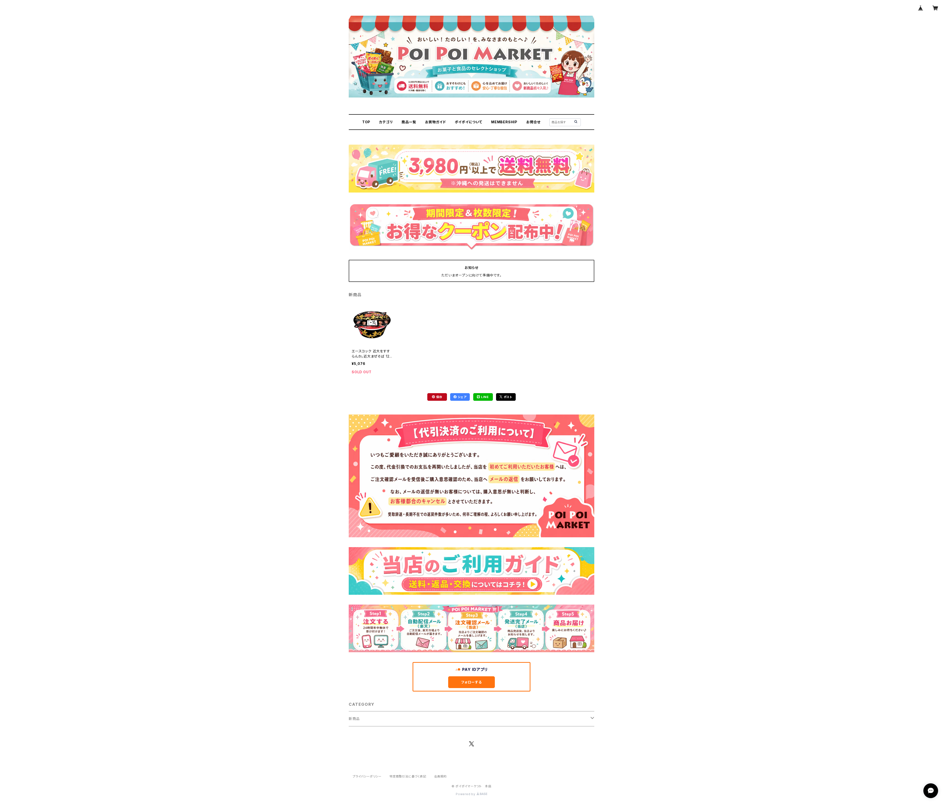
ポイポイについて (468, 122)
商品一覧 (409, 122)
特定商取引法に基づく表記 (407, 776)
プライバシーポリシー (367, 776)
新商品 (354, 719)
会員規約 (440, 776)
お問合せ (533, 122)
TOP (366, 122)
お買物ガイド (435, 122)
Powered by (466, 794)
